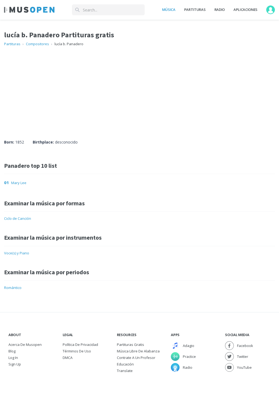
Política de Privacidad (80, 344)
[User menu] (270, 9)
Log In (13, 357)
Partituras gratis (130, 344)
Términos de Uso (77, 351)
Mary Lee (18, 182)
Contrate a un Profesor (136, 357)
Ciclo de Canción (17, 218)
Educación (125, 364)
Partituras (195, 9)
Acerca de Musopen (25, 344)
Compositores (37, 43)
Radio (219, 9)
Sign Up (14, 364)
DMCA (67, 357)
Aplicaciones (245, 9)
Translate (125, 370)
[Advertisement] (139, 88)
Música (168, 9)
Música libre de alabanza (138, 351)
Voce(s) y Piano (16, 253)
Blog (12, 351)
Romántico (13, 287)
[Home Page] (29, 10)
